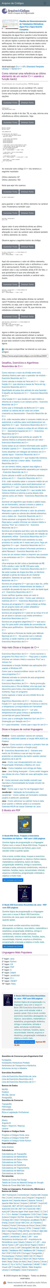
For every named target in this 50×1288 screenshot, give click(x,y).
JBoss (23, 1236)
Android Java (19, 1197)
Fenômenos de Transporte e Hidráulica (19, 1065)
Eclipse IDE (8, 1220)
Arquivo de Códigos (13, 3)
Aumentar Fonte (10, 102)
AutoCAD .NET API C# (13, 1206)
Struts (44, 1261)
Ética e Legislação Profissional (15, 1112)
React (39, 1256)
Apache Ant (7, 1200)
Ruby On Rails (20, 1261)
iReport (6, 1234)
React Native (7, 1259)
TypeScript (27, 1264)
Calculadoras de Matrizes (13, 1170)
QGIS (26, 1256)
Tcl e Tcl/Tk (16, 1264)
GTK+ (29, 1228)
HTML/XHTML (24, 1231)
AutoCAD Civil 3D (32, 1206)
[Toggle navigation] (45, 3)
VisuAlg (16, 1267)
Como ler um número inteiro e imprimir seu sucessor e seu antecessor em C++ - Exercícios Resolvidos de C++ (25, 557)
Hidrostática (7, 1109)
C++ (18, 66)
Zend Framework (29, 1270)
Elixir (17, 1220)
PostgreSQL (7, 1097)
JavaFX (5, 1236)
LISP (18, 1247)
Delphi (13, 972)
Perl (3, 1253)
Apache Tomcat (35, 1200)
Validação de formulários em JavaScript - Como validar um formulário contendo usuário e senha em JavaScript (24, 795)
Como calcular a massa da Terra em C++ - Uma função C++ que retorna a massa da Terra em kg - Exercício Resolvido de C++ (24, 384)
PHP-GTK (16, 1253)
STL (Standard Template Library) (23, 67)
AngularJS (6, 1123)
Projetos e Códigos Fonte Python (16, 1140)
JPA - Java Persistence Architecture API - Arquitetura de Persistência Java (22, 1239)
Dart (39, 1214)
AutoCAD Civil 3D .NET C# (14, 1209)
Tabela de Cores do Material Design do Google (22, 1182)
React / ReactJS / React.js (13, 1126)
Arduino (24, 1203)
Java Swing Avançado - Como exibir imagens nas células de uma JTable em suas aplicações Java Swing (25, 774)
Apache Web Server (10, 1203)
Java (12, 959)
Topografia (7, 1104)
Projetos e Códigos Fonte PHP (15, 1138)
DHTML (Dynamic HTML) (29, 1217)
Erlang (4, 1222)
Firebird (5, 1092)
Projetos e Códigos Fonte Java (15, 1135)
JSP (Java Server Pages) (26, 1245)
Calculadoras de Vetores (12, 1173)
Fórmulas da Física (26, 1225)
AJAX (9, 1197)
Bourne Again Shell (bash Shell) (25, 1211)
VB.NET (13, 981)
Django (45, 1217)
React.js (18, 1259)
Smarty (36, 1261)
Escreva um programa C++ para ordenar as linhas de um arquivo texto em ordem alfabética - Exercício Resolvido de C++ (24, 607)
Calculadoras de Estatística (14, 1165)
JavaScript (15, 975)
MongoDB (26, 1247)
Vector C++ (16, 69)
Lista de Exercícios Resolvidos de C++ (19, 1082)
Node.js (40, 1250)
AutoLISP (6, 1211)
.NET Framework (9, 1195)
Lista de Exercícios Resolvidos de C (17, 1079)
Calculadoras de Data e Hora (14, 1159)
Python (13, 961)
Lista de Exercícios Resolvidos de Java (19, 1076)
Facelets (37, 1222)
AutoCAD (43, 1203)
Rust (30, 1261)
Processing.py (8, 1256)
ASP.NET (33, 1203)
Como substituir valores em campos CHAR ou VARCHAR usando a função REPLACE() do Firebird (25, 738)
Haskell (36, 1228)
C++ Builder (13, 1214)
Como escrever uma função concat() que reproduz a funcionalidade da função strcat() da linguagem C (23, 783)
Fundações (6, 1060)
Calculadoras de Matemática (14, 1157)
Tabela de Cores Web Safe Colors (17, 1185)
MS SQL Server (8, 1095)
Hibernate (11, 1231)
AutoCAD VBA (33, 1209)
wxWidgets (15, 1270)
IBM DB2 (43, 1231)
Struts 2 (5, 1264)
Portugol (26, 1253)
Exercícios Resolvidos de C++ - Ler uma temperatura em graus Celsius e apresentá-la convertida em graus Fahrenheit (22, 712)
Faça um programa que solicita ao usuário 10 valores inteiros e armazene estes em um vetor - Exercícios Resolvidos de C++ (23, 440)
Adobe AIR (35, 1195)
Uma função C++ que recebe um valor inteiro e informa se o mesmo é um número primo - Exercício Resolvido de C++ (25, 402)
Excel (11, 1222)
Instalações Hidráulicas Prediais (16, 1063)
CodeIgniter (25, 1214)
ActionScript (23, 1195)
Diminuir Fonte (27, 102)
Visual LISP (7, 1267)
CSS (34, 1214)
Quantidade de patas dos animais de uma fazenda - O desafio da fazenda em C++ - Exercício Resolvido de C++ (25, 393)
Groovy (21, 1228)
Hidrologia (6, 1107)
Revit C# (27, 1259)
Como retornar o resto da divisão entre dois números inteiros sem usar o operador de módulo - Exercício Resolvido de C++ (24, 375)
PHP (12, 967)
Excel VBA (20, 1222)
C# (11, 964)
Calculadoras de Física (12, 1162)
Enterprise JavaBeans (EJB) (33, 1220)
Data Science (7, 1147)
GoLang (13, 1228)
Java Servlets (34, 1234)
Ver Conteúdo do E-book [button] (12, 880)
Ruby (13, 984)
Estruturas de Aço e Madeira (14, 1068)
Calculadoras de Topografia (14, 1154)
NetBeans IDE (16, 1250)
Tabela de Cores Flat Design (14, 1180)
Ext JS (29, 1222)
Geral (38, 1225)
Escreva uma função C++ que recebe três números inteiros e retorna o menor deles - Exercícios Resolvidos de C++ (24, 460)
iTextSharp (16, 1234)
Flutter (13, 1225)
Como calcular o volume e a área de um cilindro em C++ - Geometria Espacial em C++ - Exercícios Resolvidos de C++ (24, 431)
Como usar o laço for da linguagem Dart (26, 789)
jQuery (5, 1120)
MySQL (5, 1089)
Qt (31, 1256)
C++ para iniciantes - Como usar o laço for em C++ (25, 724)
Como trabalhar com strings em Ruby (25, 768)
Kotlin (40, 1245)
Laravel (5, 1128)
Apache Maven (20, 1200)
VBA (44, 1264)
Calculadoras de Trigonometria (15, 1168)
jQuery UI (30, 1242)
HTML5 (35, 1231)
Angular (30, 1197)
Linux (12, 1247)
